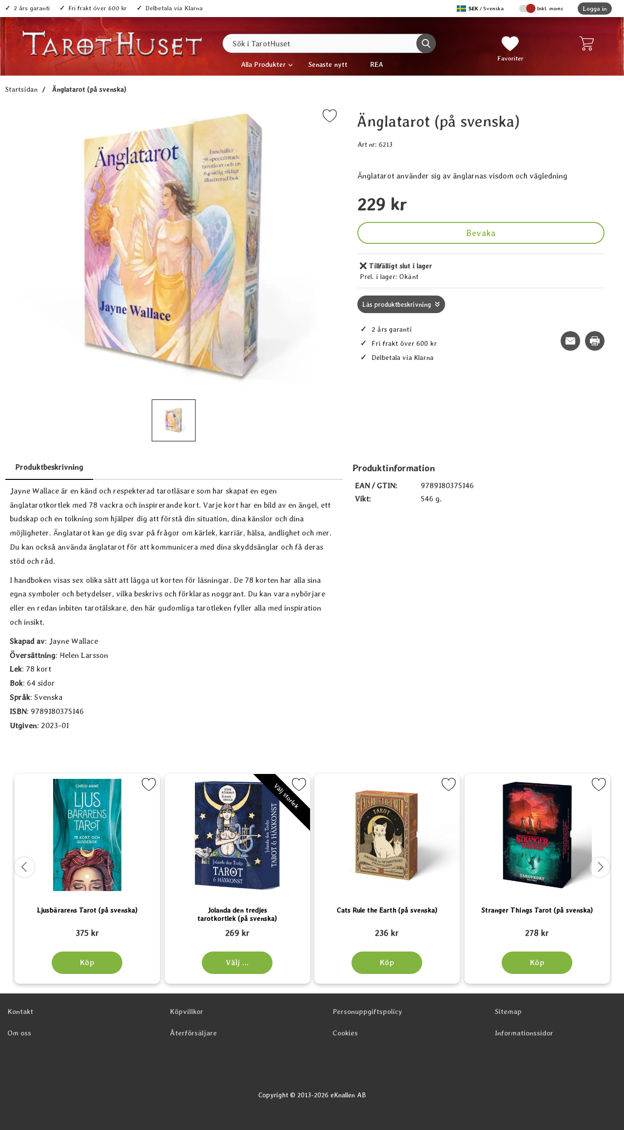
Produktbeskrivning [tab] (49, 467)
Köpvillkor (186, 1011)
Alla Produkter (263, 64)
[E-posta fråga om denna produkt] (570, 341)
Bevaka (480, 233)
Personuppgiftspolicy (367, 1011)
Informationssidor (524, 1033)
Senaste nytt (328, 64)
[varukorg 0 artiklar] (588, 43)
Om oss (19, 1033)
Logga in (595, 8)
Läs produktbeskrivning (396, 304)
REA (376, 64)
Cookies (345, 1033)
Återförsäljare (193, 1033)
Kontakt (20, 1011)
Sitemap (508, 1011)
